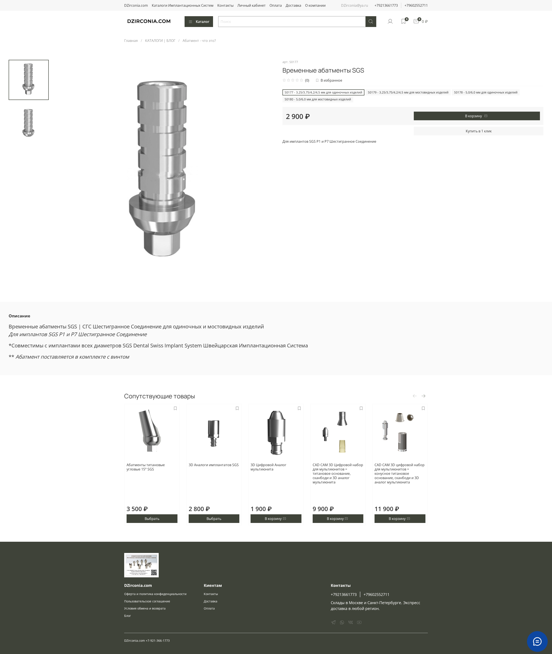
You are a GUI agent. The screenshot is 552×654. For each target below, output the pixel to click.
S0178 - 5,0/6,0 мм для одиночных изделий (486, 92)
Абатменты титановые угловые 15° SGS (146, 467)
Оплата (276, 5)
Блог (127, 616)
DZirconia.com (136, 5)
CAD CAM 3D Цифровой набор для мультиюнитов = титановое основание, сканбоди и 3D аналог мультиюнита (338, 473)
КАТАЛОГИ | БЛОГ (160, 40)
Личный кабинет (251, 5)
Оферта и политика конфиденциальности (155, 594)
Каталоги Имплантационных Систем (182, 5)
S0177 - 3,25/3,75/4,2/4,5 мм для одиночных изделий (323, 92)
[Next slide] (267, 172)
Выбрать (152, 518)
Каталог (202, 21)
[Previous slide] (59, 172)
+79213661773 (386, 5)
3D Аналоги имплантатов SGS (214, 464)
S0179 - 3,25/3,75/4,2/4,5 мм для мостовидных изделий (408, 92)
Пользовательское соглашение (147, 601)
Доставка (293, 5)
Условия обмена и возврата (145, 608)
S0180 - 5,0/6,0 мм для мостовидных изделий (318, 99)
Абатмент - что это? (199, 40)
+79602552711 (416, 5)
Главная (131, 40)
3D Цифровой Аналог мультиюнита (268, 467)
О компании (315, 5)
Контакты (225, 5)
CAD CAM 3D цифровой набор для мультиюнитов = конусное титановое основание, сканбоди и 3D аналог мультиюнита (400, 473)
